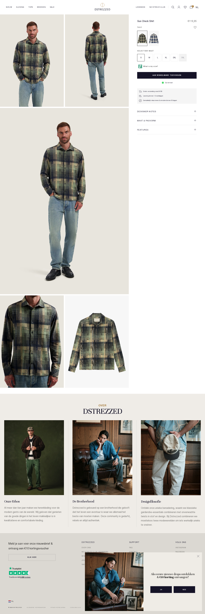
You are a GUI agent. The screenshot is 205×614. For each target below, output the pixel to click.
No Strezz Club (157, 7)
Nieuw (9, 7)
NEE (184, 589)
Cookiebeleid (75, 607)
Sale (52, 7)
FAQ (131, 548)
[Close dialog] (198, 556)
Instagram (180, 548)
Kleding (20, 7)
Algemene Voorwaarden (36, 607)
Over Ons (86, 548)
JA (161, 589)
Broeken (41, 7)
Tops (30, 7)
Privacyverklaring (57, 607)
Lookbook (140, 7)
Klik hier (31, 557)
